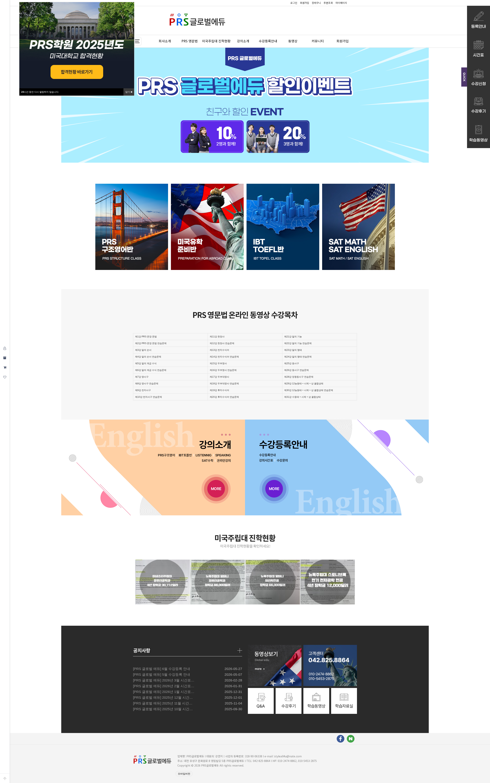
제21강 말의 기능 (293, 336)
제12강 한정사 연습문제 (222, 343)
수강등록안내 (268, 41)
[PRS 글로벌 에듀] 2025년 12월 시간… (163, 697)
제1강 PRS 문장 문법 (146, 336)
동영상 (292, 41)
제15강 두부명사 (218, 363)
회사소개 (165, 41)
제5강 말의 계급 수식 (146, 363)
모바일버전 (184, 773)
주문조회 (328, 3)
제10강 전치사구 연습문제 (148, 397)
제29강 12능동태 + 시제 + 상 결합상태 (303, 383)
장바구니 (316, 3)
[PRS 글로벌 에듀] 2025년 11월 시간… (162, 703)
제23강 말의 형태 (293, 350)
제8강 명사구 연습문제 (146, 383)
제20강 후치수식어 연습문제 (224, 397)
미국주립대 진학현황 (216, 41)
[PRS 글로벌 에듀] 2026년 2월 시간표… (163, 686)
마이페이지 (341, 3)
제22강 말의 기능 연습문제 (298, 343)
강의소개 (243, 41)
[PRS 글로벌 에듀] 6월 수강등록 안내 (161, 669)
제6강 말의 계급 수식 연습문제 (150, 370)
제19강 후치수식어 (219, 390)
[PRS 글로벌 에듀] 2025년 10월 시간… (163, 709)
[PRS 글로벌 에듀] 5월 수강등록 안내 (161, 674)
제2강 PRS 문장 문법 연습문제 (151, 343)
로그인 (293, 3)
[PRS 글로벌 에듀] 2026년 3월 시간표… (163, 680)
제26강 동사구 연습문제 (296, 370)
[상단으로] (5, 778)
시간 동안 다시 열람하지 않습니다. (40, 92)
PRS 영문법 (189, 41)
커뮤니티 (318, 41)
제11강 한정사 (217, 336)
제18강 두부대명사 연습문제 (224, 383)
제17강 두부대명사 (219, 377)
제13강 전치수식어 (219, 350)
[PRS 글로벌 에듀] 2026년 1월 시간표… (163, 692)
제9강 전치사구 (143, 390)
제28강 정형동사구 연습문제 (298, 377)
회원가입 (304, 3)
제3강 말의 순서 (143, 350)
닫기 (128, 92)
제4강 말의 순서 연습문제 (148, 356)
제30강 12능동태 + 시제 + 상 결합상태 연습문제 (308, 390)
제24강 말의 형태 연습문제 (298, 356)
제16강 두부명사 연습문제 (223, 370)
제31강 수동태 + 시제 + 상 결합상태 (302, 397)
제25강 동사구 (291, 363)
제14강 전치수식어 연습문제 (224, 356)
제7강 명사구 (142, 377)
